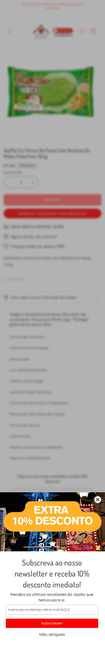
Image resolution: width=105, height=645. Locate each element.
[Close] (97, 499)
